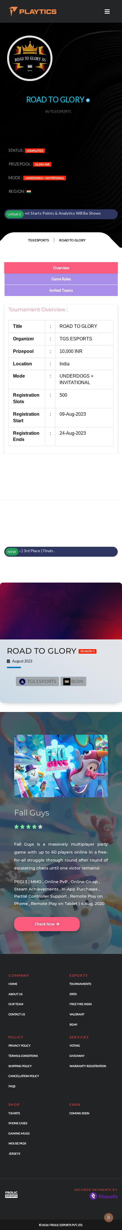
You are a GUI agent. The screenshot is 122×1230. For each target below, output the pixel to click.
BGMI (76, 681)
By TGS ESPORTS (58, 111)
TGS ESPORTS (38, 240)
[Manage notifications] (108, 1217)
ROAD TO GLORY (51, 651)
